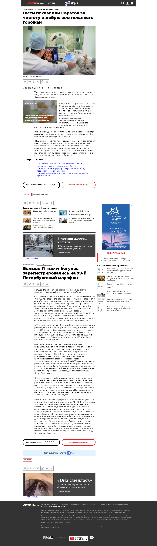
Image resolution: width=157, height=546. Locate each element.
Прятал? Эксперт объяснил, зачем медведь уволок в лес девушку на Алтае (119, 286)
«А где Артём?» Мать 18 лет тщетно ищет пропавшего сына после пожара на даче (119, 301)
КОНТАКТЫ (64, 504)
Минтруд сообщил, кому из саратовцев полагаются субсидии (115, 259)
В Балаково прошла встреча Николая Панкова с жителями (43, 226)
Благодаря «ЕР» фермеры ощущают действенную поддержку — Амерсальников (62, 170)
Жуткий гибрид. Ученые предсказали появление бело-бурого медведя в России (120, 270)
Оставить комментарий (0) (78, 185)
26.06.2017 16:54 (28, 9)
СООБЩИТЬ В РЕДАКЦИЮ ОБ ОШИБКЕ (53, 506)
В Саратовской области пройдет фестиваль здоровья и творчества (45, 212)
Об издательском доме (49, 504)
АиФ (41, 76)
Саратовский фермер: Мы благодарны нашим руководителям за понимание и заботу (60, 165)
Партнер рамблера (61, 537)
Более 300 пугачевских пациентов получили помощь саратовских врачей (81, 220)
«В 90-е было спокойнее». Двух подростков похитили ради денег (119, 292)
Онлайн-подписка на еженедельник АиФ (114, 504)
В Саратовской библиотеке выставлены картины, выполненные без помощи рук (80, 213)
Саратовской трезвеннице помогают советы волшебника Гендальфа (44, 220)
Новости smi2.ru (30, 258)
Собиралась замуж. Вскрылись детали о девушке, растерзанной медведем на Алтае (119, 308)
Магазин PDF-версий (89, 504)
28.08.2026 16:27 (28, 265)
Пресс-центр (75, 504)
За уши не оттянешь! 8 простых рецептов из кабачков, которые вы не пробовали (120, 278)
